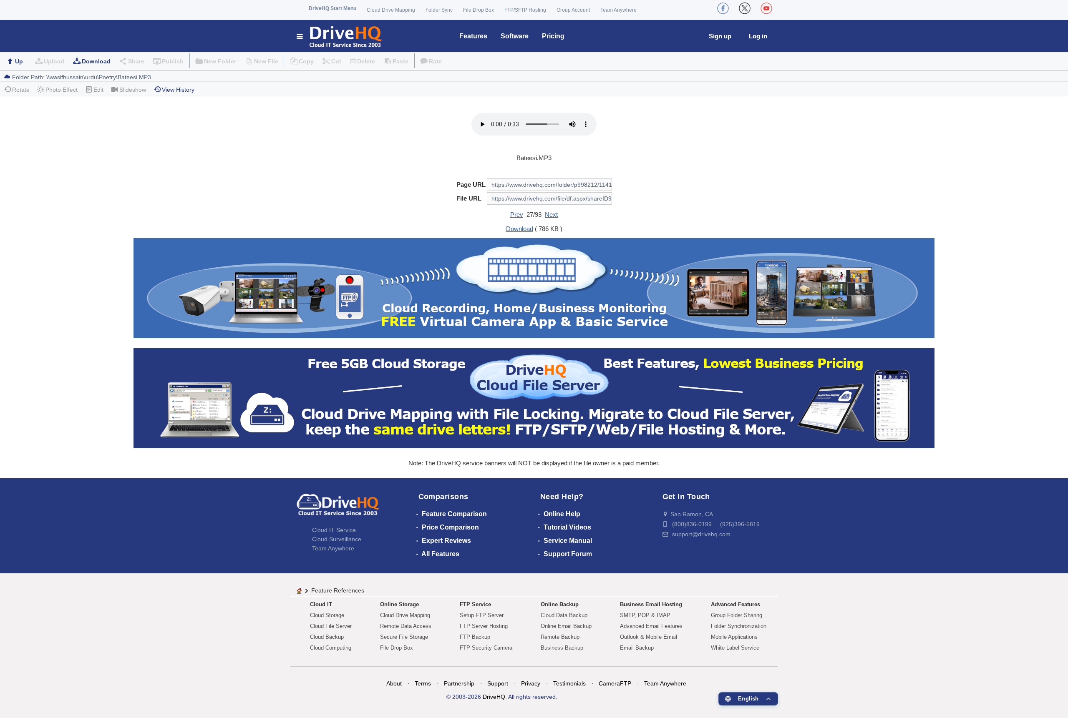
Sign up (720, 36)
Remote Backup (560, 637)
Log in (758, 36)
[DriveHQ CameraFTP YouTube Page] (766, 8)
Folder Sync (439, 10)
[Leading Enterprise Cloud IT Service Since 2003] (534, 397)
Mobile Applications (734, 637)
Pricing (553, 36)
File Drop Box (478, 10)
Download (96, 61)
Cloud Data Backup (564, 615)
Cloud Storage (327, 615)
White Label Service (735, 648)
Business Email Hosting (651, 604)
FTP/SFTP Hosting (525, 10)
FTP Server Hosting (484, 626)
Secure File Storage (404, 637)
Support (497, 683)
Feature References (337, 590)
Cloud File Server (331, 626)
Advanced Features (735, 604)
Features (473, 36)
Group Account (573, 10)
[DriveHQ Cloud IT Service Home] (340, 36)
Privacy (530, 683)
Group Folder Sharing (736, 615)
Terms (423, 683)
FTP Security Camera (486, 648)
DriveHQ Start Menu (332, 8)
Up (19, 61)
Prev (516, 214)
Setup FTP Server (482, 615)
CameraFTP (615, 683)
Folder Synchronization (738, 626)
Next (551, 214)
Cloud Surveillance (336, 539)
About (394, 683)
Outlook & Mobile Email (648, 637)
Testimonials (569, 683)
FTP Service (475, 604)
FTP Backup (475, 637)
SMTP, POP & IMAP (645, 615)
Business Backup (562, 648)
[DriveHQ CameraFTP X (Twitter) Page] (745, 8)
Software (515, 36)
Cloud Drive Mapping (391, 10)
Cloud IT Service (334, 530)
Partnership (459, 683)
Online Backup (560, 604)
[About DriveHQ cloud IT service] (338, 508)
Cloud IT (321, 604)
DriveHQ (494, 696)
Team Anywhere (618, 10)
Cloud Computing (330, 648)
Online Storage (399, 604)
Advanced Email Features (651, 626)
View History (178, 89)
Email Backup (637, 648)
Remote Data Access (405, 626)
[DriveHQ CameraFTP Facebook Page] (723, 8)
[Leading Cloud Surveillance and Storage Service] (534, 287)
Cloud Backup (327, 637)
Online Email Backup (566, 626)
